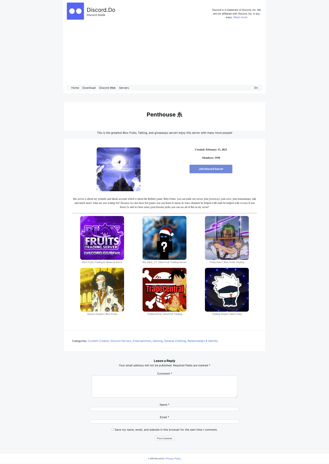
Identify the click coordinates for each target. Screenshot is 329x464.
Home (75, 87)
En (256, 87)
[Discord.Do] (75, 18)
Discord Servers (121, 341)
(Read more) (240, 17)
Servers (124, 87)
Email (164, 417)
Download (89, 87)
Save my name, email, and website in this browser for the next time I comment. (166, 429)
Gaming (158, 341)
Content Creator (98, 341)
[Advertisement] (164, 53)
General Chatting (175, 341)
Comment (164, 373)
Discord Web (107, 87)
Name (164, 404)
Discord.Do (101, 9)
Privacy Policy (173, 458)
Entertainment (142, 341)
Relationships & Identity (203, 341)
